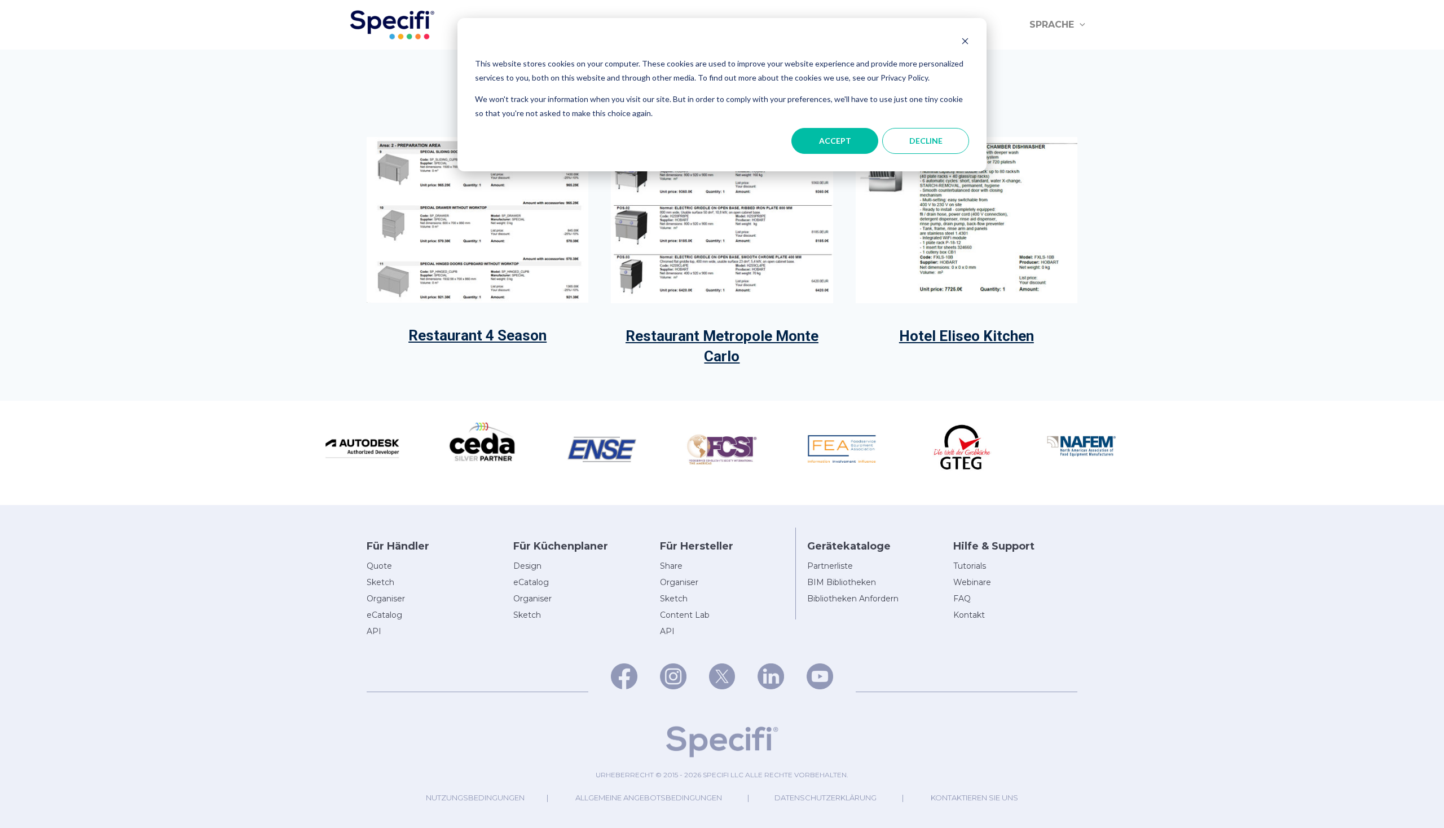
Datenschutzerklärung (825, 797)
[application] (1079, 25)
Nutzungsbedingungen (475, 797)
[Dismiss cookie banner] (965, 43)
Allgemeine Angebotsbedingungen (648, 797)
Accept (835, 140)
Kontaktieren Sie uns (974, 797)
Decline (926, 140)
